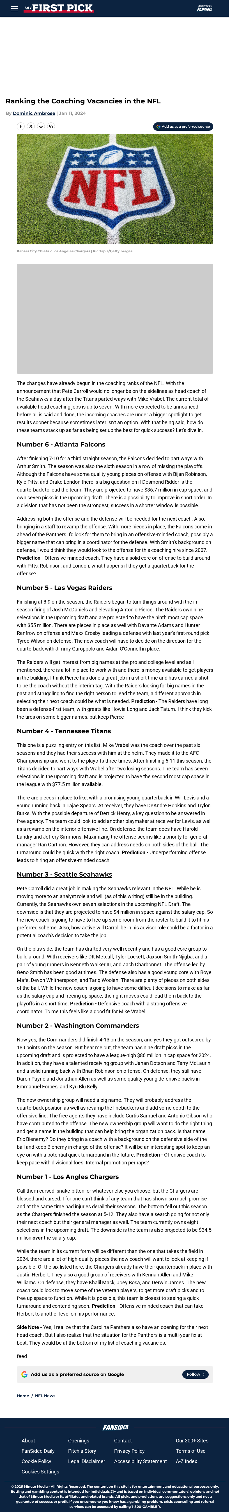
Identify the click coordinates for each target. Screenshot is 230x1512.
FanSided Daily (38, 1451)
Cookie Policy (36, 1461)
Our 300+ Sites (192, 1441)
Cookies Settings (40, 1472)
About (28, 1441)
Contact (123, 1441)
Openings (78, 1441)
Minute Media (36, 1486)
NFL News (45, 1395)
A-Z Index (186, 1461)
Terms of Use (191, 1451)
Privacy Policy (129, 1451)
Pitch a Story (82, 1451)
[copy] (51, 126)
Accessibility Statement (140, 1461)
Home (23, 1395)
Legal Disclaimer (86, 1461)
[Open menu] (14, 8)
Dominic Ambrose (34, 113)
